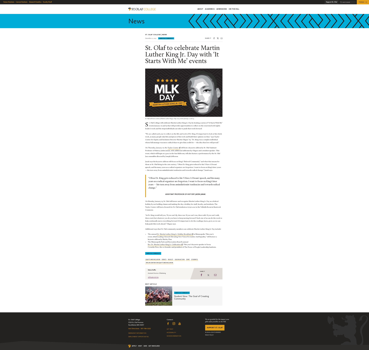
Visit (140, 346)
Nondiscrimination (174, 336)
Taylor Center (173, 148)
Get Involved (154, 346)
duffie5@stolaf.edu (153, 277)
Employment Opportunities (138, 337)
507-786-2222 (146, 328)
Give (145, 346)
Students (194, 259)
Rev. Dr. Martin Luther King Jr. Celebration (164, 245)
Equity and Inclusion (153, 259)
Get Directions (133, 328)
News (164, 35)
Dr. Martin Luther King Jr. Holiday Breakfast (174, 234)
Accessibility (171, 332)
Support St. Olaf (215, 328)
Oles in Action (180, 259)
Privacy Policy (209, 335)
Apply (134, 346)
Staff (188, 259)
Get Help (170, 329)
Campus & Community (166, 38)
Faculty (170, 259)
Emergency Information (137, 333)
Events (164, 259)
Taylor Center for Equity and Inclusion (159, 262)
